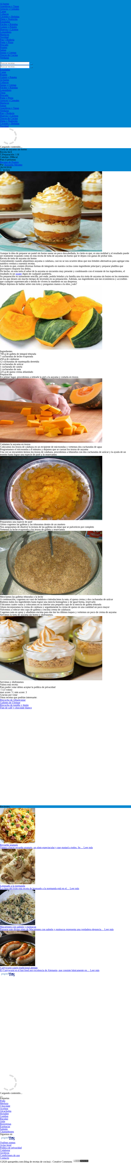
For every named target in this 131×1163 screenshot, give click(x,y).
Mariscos (4, 34)
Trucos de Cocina (9, 55)
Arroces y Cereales (9, 9)
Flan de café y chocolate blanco (16, 707)
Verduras (4, 57)
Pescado (4, 45)
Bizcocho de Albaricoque (13, 700)
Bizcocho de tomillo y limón (14, 705)
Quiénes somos (7, 1142)
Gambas (4, 1116)
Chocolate (5, 1106)
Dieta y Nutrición (9, 19)
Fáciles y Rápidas (9, 24)
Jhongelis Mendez (13, 164)
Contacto (4, 1158)
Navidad (4, 37)
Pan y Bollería (7, 39)
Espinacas (5, 1126)
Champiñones (7, 1131)
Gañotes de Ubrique (10, 702)
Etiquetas (4, 1098)
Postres (3, 47)
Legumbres (5, 32)
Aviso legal (5, 1145)
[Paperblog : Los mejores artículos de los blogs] (8, 976)
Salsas (3, 50)
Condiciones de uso (10, 1155)
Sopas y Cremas (8, 52)
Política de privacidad (11, 1147)
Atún (2, 1121)
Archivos (4, 1152)
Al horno (4, 3)
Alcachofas (5, 1111)
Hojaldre (4, 1113)
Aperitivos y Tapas (9, 6)
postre (19, 273)
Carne (3, 11)
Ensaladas (5, 21)
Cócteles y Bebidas (9, 16)
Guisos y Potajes (8, 27)
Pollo (2, 1100)
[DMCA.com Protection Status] (81, 1161)
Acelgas (4, 1108)
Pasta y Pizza (6, 42)
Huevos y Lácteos (9, 29)
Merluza (4, 1103)
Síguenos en (6, 1134)
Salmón (4, 1129)
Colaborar (5, 1150)
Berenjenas (5, 1124)
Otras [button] (2, 92)
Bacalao (4, 1118)
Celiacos (4, 14)
